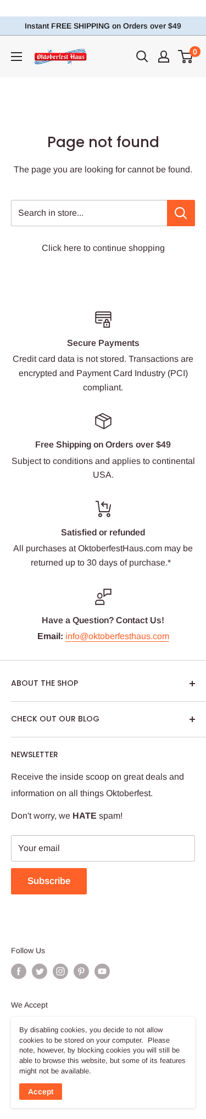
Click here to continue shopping (103, 248)
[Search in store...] (181, 213)
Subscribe (48, 881)
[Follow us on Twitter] (39, 971)
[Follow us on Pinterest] (81, 971)
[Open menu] (16, 56)
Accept (40, 1091)
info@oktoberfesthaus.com (117, 636)
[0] (186, 56)
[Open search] (142, 57)
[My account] (163, 57)
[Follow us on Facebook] (18, 971)
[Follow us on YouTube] (102, 971)
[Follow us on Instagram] (60, 971)
